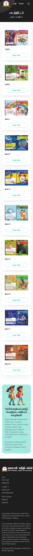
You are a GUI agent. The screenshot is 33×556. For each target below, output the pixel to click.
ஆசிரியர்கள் (5, 483)
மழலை (7, 84)
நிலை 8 (7, 364)
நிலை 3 (7, 189)
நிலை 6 (7, 294)
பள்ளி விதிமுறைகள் (7, 493)
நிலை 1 (7, 119)
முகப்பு (12, 17)
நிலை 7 (7, 329)
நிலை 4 (7, 224)
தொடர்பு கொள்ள (7, 496)
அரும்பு (7, 49)
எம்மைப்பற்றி (5, 480)
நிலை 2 (7, 154)
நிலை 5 (7, 259)
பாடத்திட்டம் (5, 487)
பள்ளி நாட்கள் (6, 490)
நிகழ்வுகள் (5, 499)
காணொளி (5, 502)
